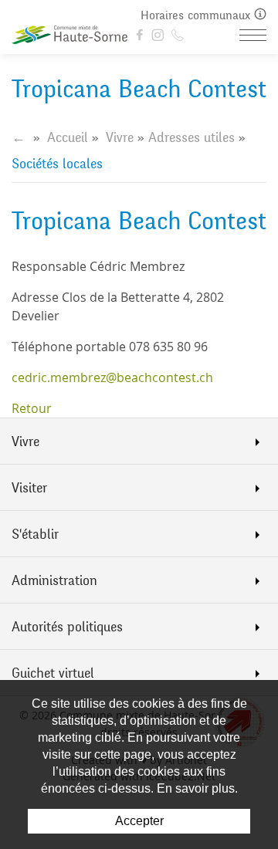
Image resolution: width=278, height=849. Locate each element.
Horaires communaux (197, 15)
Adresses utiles (191, 137)
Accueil (67, 137)
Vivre (120, 137)
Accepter (139, 820)
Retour (32, 408)
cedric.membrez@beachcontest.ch (112, 377)
